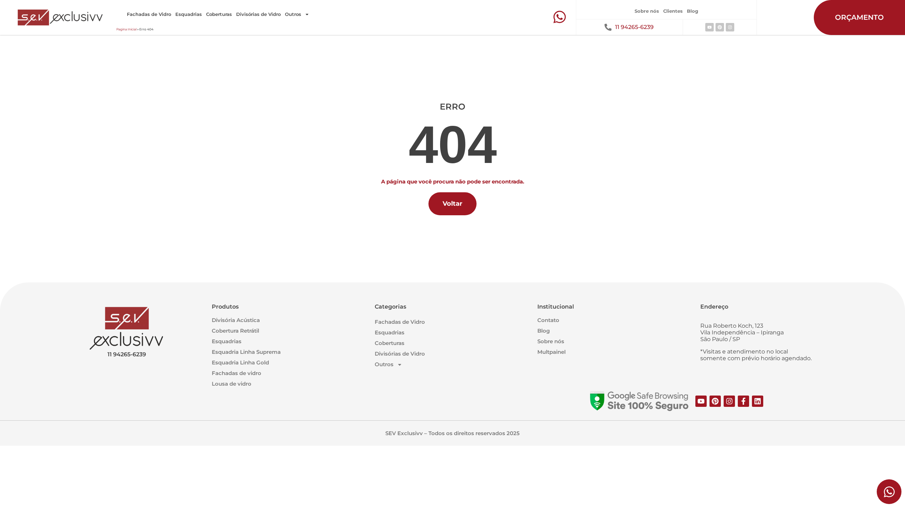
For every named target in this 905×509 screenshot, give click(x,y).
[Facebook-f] (743, 401)
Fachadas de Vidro (149, 14)
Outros (293, 14)
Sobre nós (647, 11)
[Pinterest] (720, 27)
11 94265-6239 (634, 27)
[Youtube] (709, 27)
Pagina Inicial (126, 29)
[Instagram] (730, 27)
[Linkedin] (757, 401)
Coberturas (219, 14)
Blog (692, 11)
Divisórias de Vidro (258, 14)
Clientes (673, 11)
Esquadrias (188, 14)
